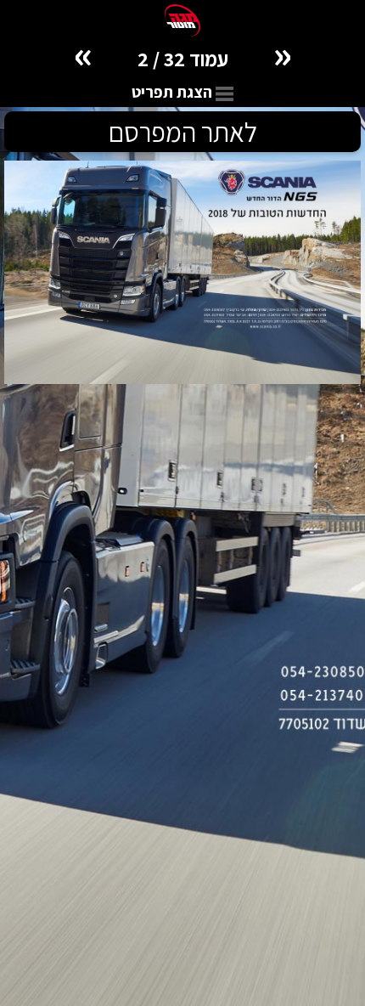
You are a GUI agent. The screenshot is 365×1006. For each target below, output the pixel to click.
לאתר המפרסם (183, 132)
